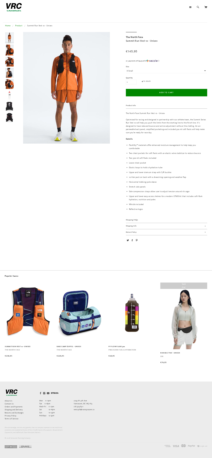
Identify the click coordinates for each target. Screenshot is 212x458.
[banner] (14, 7)
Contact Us (9, 404)
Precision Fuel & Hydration (122, 350)
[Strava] (55, 393)
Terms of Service (11, 419)
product (18, 25)
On (161, 356)
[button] (166, 60)
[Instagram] (44, 393)
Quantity (129, 78)
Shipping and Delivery (14, 410)
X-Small (130, 71)
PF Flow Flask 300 (116, 346)
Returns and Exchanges (14, 413)
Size (127, 66)
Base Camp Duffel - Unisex (69, 346)
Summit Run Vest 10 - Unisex (18, 346)
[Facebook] (40, 393)
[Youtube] (48, 393)
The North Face (12, 350)
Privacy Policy (10, 416)
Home (7, 25)
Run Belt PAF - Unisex (170, 353)
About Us (8, 401)
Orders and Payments (14, 407)
